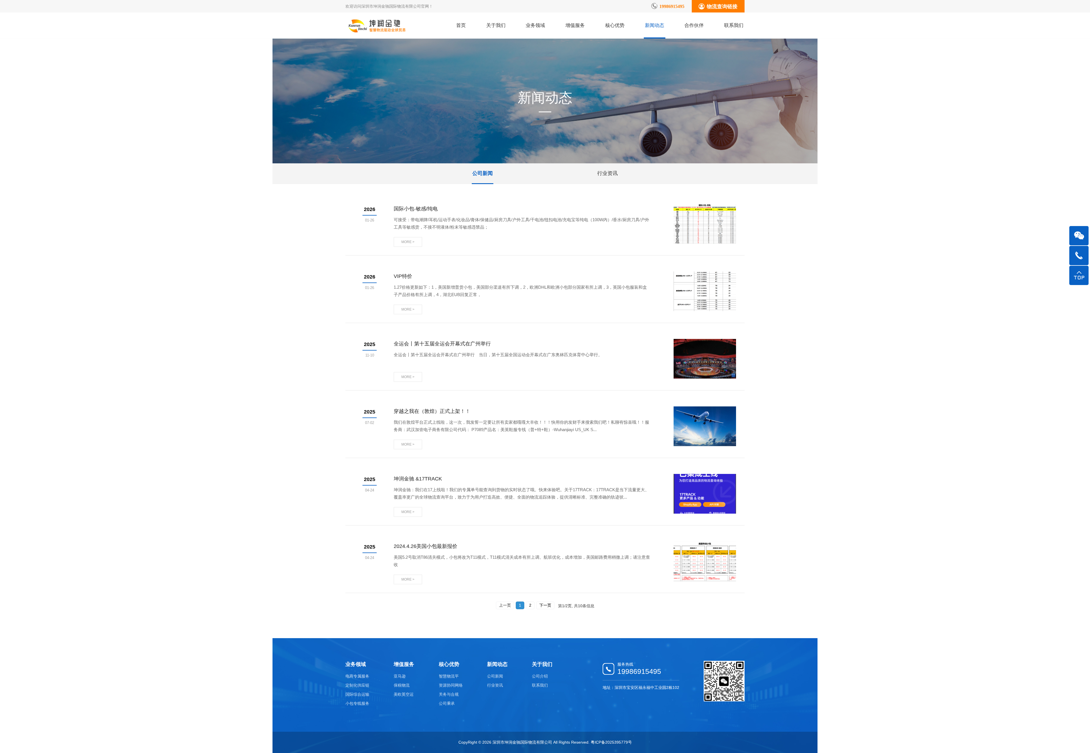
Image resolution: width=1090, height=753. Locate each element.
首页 (461, 25)
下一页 (545, 605)
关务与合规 (449, 694)
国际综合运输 (357, 694)
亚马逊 (400, 676)
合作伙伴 (694, 25)
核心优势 (614, 25)
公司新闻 (482, 173)
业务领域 (535, 25)
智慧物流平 (449, 676)
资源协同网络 (451, 685)
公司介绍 (540, 676)
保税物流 (402, 685)
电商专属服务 (357, 676)
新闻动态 (654, 25)
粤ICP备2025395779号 (611, 742)
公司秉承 (447, 703)
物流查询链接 (722, 6)
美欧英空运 (404, 694)
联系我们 (733, 25)
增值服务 (575, 25)
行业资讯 (607, 173)
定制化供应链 (357, 685)
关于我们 (496, 25)
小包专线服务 (357, 703)
